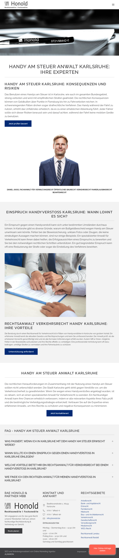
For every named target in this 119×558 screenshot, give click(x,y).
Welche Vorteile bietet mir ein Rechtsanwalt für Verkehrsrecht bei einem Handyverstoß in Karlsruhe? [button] (56, 466)
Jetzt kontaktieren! (59, 413)
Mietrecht (85, 512)
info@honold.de (53, 518)
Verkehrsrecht (87, 517)
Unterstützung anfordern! (21, 351)
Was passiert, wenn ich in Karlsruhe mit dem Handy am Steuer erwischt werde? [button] (55, 443)
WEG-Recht (86, 528)
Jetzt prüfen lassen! (18, 123)
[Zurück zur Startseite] (16, 4)
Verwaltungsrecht (88, 523)
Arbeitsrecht (86, 501)
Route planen (13, 530)
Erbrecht (84, 506)
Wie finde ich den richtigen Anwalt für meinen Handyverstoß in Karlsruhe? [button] (50, 478)
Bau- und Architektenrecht (92, 515)
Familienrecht (86, 509)
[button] (113, 4)
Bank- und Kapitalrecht (90, 503)
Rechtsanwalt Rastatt (90, 537)
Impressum (81, 551)
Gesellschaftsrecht (89, 520)
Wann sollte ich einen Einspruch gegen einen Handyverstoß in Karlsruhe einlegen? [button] (49, 455)
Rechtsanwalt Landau (90, 534)
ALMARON (9, 554)
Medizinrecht (86, 526)
